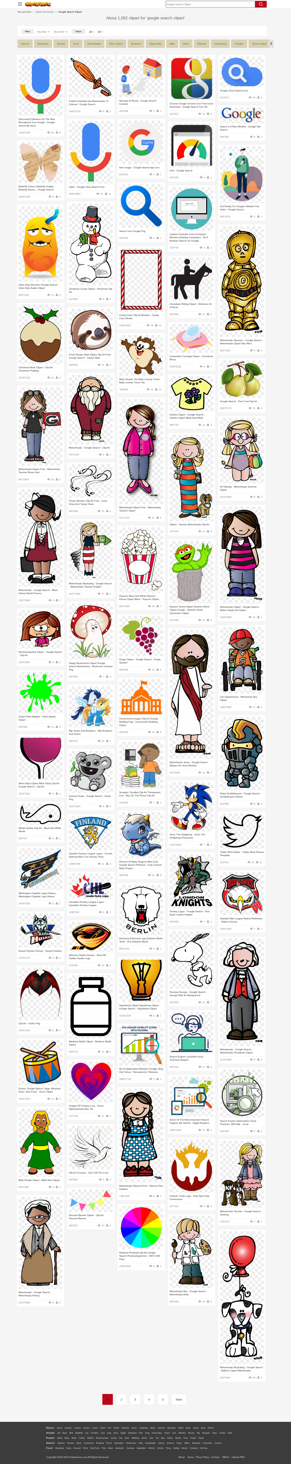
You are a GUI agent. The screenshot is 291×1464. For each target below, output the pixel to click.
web (172, 43)
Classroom (89, 1443)
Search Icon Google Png (132, 231)
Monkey (182, 1433)
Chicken (94, 1433)
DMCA (225, 1457)
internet (25, 43)
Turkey (222, 1433)
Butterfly (79, 1433)
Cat (86, 1433)
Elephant (132, 1433)
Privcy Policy (202, 1457)
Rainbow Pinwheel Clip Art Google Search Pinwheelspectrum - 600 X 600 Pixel (139, 1256)
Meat (110, 1448)
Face (185, 1438)
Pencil (109, 1443)
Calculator (207, 1443)
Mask (59, 1438)
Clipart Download (44, 11)
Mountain (171, 1428)
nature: (50, 1427)
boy (163, 1438)
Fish (141, 1433)
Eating (176, 1448)
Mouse (191, 1433)
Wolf (230, 1433)
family (82, 1438)
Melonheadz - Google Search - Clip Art (89, 447)
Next (179, 1399)
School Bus (131, 1443)
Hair (151, 1438)
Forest (211, 1428)
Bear (65, 1433)
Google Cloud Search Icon (234, 90)
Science (170, 1443)
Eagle (123, 1433)
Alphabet (196, 1443)
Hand (201, 1438)
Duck (116, 1433)
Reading (100, 1443)
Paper (179, 1443)
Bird (71, 1433)
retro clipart (116, 43)
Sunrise (161, 1428)
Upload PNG (238, 1457)
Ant (58, 1433)
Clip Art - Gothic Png (29, 1023)
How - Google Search (181, 170)
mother (90, 1438)
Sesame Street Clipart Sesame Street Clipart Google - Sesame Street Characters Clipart (189, 610)
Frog (147, 1433)
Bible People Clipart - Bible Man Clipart (39, 1180)
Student (60, 1443)
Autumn (68, 1428)
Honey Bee (157, 1433)
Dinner (160, 1448)
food (76, 43)
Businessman (102, 1438)
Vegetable (141, 1448)
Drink (85, 1448)
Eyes (127, 1438)
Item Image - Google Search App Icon (139, 167)
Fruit (104, 1448)
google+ (239, 43)
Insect (167, 1433)
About (181, 1457)
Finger (193, 1438)
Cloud (196, 1428)
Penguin (206, 1433)
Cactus (86, 1428)
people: (50, 1438)
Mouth (178, 1438)
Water (181, 1428)
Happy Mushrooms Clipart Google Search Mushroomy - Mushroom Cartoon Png (91, 666)
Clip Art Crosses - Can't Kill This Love (88, 1172)
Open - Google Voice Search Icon (87, 187)
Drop (203, 1428)
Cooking (193, 1448)
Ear (120, 1438)
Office (187, 1443)
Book (79, 1443)
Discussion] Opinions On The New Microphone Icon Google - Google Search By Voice (37, 122)
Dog (109, 1433)
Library (161, 1443)
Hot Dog (203, 1448)
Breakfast (59, 1448)
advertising (220, 43)
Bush (188, 1428)
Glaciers (125, 1428)
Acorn (59, 1428)
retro (186, 43)
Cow (103, 1433)
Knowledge (150, 1443)
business (136, 43)
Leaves (77, 1428)
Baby (66, 1438)
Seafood (130, 1448)
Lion (174, 1433)
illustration (43, 43)
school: (50, 1443)
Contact (215, 1457)
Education (119, 1443)
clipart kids (155, 43)
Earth (102, 1428)
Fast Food (94, 1448)
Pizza (168, 1448)
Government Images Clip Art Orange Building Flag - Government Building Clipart (138, 722)
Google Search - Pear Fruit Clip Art (238, 401)
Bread (184, 1448)
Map (141, 1443)
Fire (109, 1428)
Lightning (143, 1428)
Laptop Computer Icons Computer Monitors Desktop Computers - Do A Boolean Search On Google (189, 237)
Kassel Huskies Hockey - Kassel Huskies (40, 951)
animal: (50, 1432)
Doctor (114, 1438)
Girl (157, 1438)
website (201, 43)
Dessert (77, 1448)
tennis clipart (259, 43)
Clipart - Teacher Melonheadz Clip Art (189, 524)
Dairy (68, 1448)
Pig (198, 1433)
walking (135, 1438)
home (144, 1438)
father (170, 1438)
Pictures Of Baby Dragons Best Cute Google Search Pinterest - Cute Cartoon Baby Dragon (140, 865)
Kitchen (151, 1448)
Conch (95, 1428)
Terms (190, 1457)
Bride (74, 1438)
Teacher (70, 1443)
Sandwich (119, 1448)
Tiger (214, 1433)
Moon (152, 1428)
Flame (116, 1428)
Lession (218, 1443)
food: (49, 1448)
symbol (61, 43)
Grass (134, 1428)
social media (94, 43)
